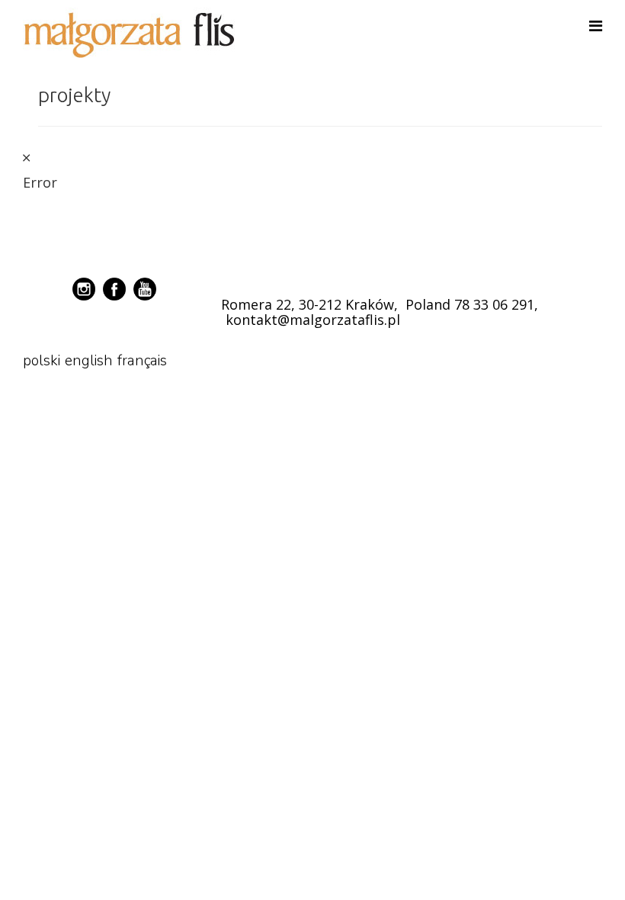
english (89, 361)
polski (41, 361)
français (142, 361)
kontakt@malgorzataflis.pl (313, 319)
